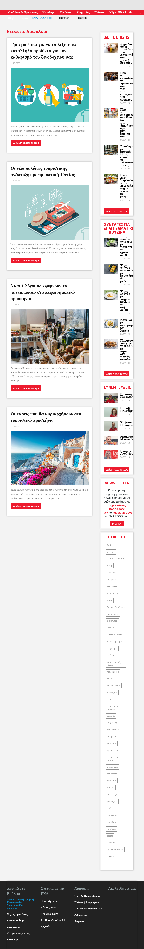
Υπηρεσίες (83, 12)
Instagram (111, 579)
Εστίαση (110, 655)
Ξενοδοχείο (112, 692)
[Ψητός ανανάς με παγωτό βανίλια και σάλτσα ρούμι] (111, 295)
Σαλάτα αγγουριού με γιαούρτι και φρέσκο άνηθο (127, 247)
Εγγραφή (23, 18)
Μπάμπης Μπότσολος (128, 438)
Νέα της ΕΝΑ (48, 907)
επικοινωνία (112, 767)
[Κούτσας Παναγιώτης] (111, 398)
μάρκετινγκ (112, 794)
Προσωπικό (112, 699)
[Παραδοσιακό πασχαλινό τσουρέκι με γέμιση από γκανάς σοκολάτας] (111, 344)
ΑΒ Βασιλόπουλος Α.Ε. (54, 920)
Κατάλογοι (48, 12)
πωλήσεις (111, 829)
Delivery (110, 552)
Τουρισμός (112, 723)
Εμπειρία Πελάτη (114, 634)
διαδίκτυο (111, 743)
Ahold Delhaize (49, 913)
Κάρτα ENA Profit (120, 12)
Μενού (110, 678)
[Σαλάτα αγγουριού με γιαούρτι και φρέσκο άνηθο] (111, 242)
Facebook (111, 572)
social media (113, 593)
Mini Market (112, 586)
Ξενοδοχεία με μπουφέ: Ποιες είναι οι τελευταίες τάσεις (128, 155)
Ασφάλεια (79, 921)
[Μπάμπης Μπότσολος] (111, 440)
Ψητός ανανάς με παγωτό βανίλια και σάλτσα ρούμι (125, 300)
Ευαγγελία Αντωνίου (127, 452)
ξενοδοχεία (112, 801)
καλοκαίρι (111, 780)
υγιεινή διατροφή (115, 849)
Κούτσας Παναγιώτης (128, 395)
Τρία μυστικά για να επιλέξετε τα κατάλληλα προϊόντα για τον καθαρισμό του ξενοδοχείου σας (43, 51)
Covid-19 (111, 545)
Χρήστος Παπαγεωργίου (130, 424)
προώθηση (112, 822)
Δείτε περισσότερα (117, 211)
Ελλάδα (110, 627)
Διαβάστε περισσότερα (26, 142)
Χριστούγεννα (113, 729)
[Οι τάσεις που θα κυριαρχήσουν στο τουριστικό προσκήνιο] (50, 458)
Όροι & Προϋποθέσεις (87, 896)
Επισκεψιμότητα (114, 641)
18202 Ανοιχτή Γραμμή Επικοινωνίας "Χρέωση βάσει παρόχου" (20, 903)
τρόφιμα (111, 842)
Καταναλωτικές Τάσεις (114, 663)
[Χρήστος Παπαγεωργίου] (111, 426)
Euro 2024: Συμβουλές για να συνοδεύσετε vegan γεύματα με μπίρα (128, 185)
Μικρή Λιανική (113, 685)
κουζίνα (110, 787)
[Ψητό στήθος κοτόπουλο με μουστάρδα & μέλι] (111, 269)
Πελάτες (99, 12)
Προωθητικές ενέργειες (113, 707)
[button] (140, 12)
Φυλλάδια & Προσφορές (23, 12)
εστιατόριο (112, 774)
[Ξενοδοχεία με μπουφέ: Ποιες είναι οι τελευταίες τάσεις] (111, 150)
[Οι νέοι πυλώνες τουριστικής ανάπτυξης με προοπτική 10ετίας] (50, 212)
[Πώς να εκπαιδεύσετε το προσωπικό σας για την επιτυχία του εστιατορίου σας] (111, 76)
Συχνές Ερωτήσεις (17, 914)
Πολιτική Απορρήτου (86, 902)
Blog (11, 18)
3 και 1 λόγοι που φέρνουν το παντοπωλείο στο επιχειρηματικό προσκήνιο (43, 292)
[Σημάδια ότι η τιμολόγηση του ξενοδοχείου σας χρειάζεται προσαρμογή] (111, 48)
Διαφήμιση (112, 621)
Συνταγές (111, 716)
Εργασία (45, 926)
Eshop (109, 565)
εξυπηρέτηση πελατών (113, 758)
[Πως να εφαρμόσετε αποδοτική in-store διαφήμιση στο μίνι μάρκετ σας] (111, 113)
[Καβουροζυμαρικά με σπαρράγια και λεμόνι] (111, 323)
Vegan (109, 600)
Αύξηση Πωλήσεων (116, 607)
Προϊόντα (66, 12)
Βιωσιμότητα (113, 614)
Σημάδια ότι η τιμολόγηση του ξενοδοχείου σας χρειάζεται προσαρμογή (128, 53)
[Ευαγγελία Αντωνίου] (111, 454)
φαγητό (110, 856)
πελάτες (110, 808)
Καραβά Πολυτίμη (126, 409)
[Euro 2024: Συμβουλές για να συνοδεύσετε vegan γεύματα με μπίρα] (111, 179)
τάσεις (110, 836)
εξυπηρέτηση (113, 750)
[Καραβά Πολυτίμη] (111, 412)
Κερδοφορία (113, 672)
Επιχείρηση (112, 648)
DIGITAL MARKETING (116, 559)
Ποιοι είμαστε (49, 901)
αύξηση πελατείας (115, 736)
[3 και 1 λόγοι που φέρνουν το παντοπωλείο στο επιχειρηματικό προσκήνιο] (50, 336)
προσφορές (112, 815)
